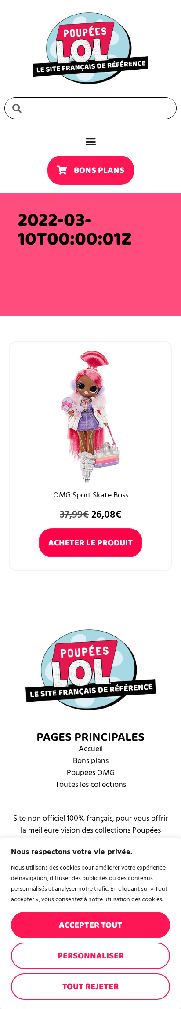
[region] (90, 923)
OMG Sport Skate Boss (90, 495)
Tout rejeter (90, 987)
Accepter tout (90, 925)
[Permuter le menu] (90, 141)
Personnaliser (91, 956)
